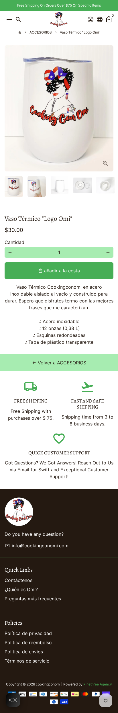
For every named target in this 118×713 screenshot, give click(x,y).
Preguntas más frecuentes (33, 598)
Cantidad (14, 242)
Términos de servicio (27, 661)
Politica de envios (24, 652)
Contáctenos (18, 580)
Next (108, 108)
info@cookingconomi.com (36, 545)
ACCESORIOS (41, 32)
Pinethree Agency (97, 684)
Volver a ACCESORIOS (59, 363)
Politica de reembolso (28, 642)
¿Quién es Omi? (21, 589)
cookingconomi (48, 684)
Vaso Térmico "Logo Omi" (80, 32)
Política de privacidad (28, 633)
